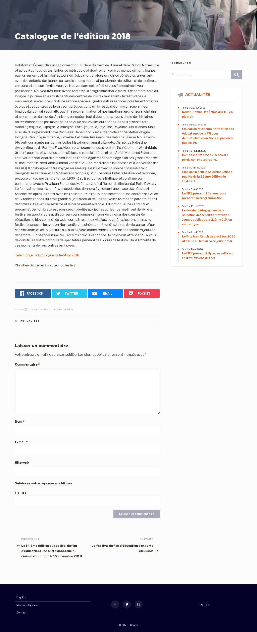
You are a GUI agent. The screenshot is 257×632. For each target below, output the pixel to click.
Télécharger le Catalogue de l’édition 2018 (47, 255)
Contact (21, 612)
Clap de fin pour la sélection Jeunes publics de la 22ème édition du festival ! (207, 176)
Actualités (30, 321)
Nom (19, 421)
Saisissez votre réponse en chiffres (43, 483)
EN (201, 605)
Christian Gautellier (63, 309)
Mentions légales (26, 605)
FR (208, 605)
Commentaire (27, 364)
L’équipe (21, 597)
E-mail (21, 442)
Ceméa (134, 625)
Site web (22, 462)
